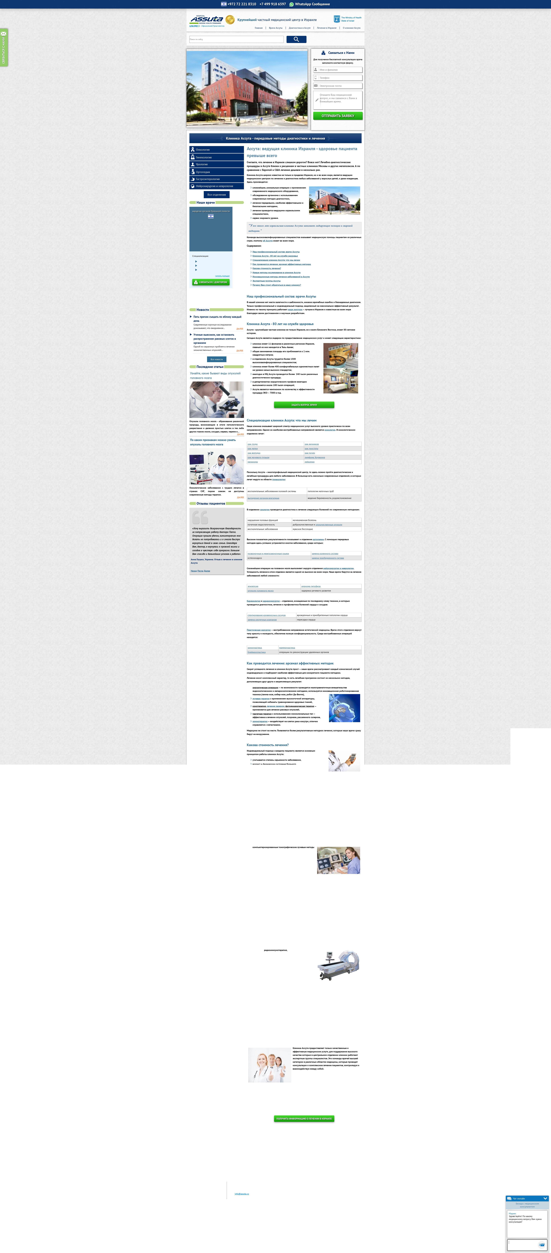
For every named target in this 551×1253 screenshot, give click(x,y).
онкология (330, 429)
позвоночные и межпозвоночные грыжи (268, 553)
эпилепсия (253, 586)
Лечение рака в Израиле (255, 1221)
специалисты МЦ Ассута (315, 799)
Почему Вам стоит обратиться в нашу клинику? (277, 284)
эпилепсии (269, 1010)
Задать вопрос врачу (304, 404)
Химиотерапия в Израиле (256, 1230)
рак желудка (254, 452)
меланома (253, 461)
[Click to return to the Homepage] (212, 21)
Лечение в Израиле (326, 27)
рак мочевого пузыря (258, 457)
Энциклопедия (250, 1233)
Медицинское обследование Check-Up (262, 1224)
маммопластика (287, 647)
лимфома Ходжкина (315, 457)
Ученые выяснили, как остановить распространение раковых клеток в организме (215, 339)
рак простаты (311, 448)
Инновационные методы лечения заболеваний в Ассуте (281, 276)
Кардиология (253, 600)
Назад (194, 570)
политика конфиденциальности (344, 1248)
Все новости (217, 359)
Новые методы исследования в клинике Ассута (276, 272)
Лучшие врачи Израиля (205, 1230)
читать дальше (234, 289)
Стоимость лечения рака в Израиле (261, 1227)
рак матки (253, 448)
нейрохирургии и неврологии (338, 568)
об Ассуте (268, 240)
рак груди (253, 444)
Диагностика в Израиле (205, 1224)
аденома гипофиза (311, 586)
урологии (265, 509)
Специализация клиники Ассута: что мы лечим (276, 260)
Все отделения (216, 194)
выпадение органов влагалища (263, 498)
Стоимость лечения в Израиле (208, 1233)
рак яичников (312, 444)
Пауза (200, 570)
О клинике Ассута (351, 27)
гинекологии (278, 479)
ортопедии (318, 539)
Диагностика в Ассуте (300, 27)
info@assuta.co (242, 1194)
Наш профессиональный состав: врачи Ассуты (276, 251)
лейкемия (310, 461)
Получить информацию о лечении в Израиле (304, 1118)
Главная (259, 27)
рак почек (310, 452)
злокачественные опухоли (329, 524)
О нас (195, 1221)
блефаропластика (257, 652)
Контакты (198, 1235)
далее (239, 328)
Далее (207, 570)
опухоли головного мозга (260, 590)
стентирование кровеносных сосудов (267, 615)
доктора (298, 309)
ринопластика (255, 647)
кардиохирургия (271, 600)
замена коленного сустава (325, 553)
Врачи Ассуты (276, 27)
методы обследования (322, 819)
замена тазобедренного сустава (328, 557)
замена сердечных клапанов (262, 619)
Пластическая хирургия (259, 629)
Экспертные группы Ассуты (267, 280)
